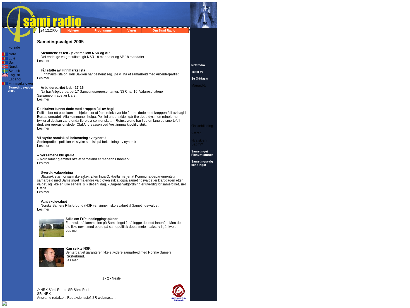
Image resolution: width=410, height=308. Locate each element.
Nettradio (198, 65)
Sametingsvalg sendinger (202, 163)
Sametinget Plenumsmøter (202, 153)
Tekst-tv (197, 71)
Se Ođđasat (199, 78)
